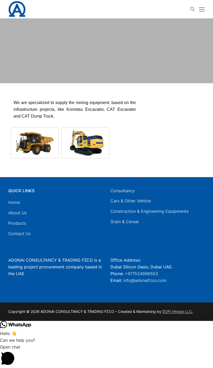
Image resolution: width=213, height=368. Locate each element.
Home (14, 202)
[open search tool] (192, 9)
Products (17, 223)
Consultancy (122, 190)
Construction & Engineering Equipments (149, 211)
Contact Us (19, 233)
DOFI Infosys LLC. (177, 311)
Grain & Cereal (124, 221)
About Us (17, 212)
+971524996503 (141, 273)
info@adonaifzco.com (145, 280)
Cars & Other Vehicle (130, 200)
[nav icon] (202, 9)
